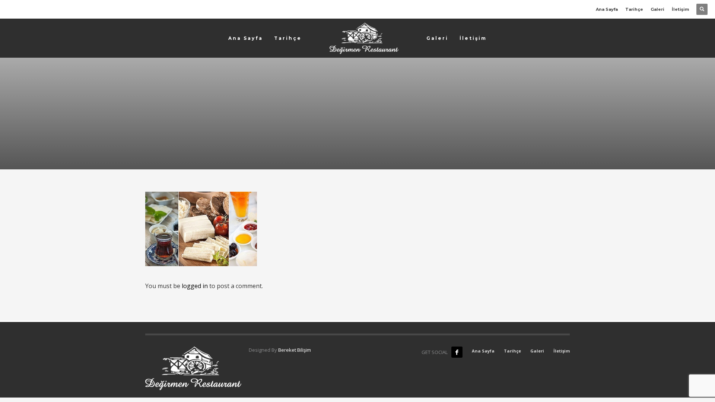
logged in (195, 286)
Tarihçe (634, 9)
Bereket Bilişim (294, 350)
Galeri (657, 9)
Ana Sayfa (607, 9)
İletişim (680, 9)
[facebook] (457, 352)
